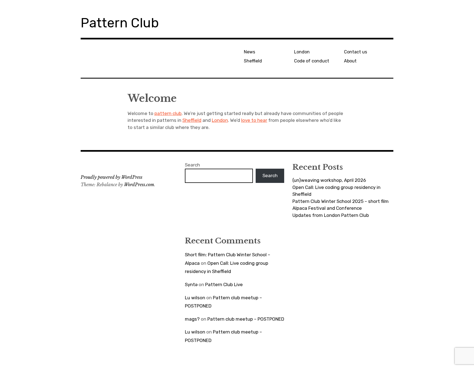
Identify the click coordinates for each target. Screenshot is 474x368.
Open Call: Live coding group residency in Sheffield (336, 191)
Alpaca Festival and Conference (327, 208)
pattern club (168, 113)
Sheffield (253, 61)
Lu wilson (195, 297)
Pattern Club (120, 23)
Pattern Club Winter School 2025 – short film (340, 201)
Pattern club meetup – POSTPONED (245, 319)
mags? (192, 319)
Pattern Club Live (224, 284)
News (249, 51)
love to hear (254, 120)
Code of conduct (311, 61)
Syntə (191, 284)
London (302, 51)
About (350, 61)
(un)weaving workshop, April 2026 (329, 180)
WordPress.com (139, 184)
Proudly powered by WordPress (111, 177)
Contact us (355, 51)
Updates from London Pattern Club (330, 215)
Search (192, 165)
